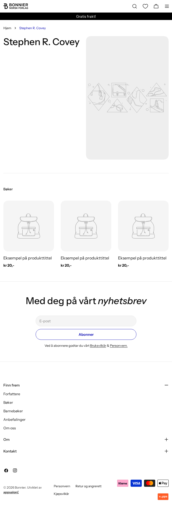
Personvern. (119, 346)
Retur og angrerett (88, 486)
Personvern (62, 486)
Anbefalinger (14, 419)
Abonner (86, 334)
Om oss (9, 428)
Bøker (8, 402)
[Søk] (134, 6)
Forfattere (11, 394)
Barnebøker (13, 411)
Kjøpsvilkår (61, 494)
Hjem (7, 28)
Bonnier (20, 487)
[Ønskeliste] (145, 6)
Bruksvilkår (98, 346)
